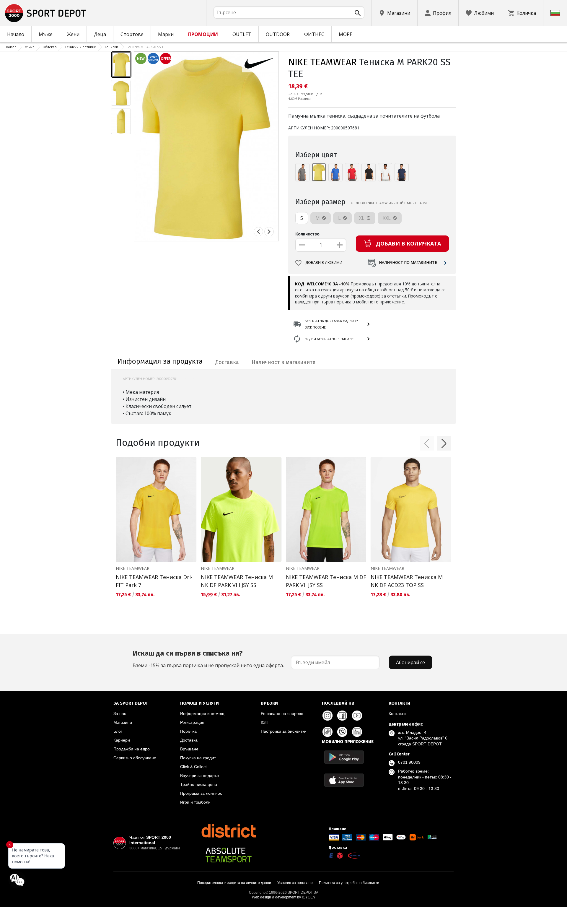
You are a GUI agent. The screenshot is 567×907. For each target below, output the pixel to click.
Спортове (132, 34)
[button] (426, 443)
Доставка (189, 740)
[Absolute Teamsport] (228, 855)
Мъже (46, 34)
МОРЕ (345, 34)
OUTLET (241, 34)
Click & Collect (193, 766)
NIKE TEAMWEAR (322, 62)
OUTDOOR (278, 34)
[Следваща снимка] (269, 231)
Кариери (121, 740)
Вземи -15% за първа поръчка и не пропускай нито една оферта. (208, 659)
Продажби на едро (131, 749)
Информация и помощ (202, 713)
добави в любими (323, 262)
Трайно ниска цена (198, 784)
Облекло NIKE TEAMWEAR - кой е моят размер (391, 203)
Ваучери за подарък (199, 775)
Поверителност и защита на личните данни (234, 883)
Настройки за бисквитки (284, 731)
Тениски (111, 47)
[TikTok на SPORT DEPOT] (327, 731)
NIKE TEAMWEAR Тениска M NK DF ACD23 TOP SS (407, 581)
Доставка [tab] (227, 362)
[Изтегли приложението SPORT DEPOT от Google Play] (344, 757)
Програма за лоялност (202, 793)
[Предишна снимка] (258, 231)
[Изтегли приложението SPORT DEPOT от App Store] (344, 780)
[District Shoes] (228, 831)
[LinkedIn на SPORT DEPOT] (357, 731)
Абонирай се (410, 662)
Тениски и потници (80, 47)
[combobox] (289, 12)
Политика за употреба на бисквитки (349, 883)
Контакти (397, 713)
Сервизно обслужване (134, 757)
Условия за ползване (295, 883)
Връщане (189, 749)
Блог (117, 731)
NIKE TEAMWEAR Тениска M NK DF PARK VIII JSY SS (237, 581)
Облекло (50, 47)
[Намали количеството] (302, 245)
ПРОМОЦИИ (203, 34)
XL (362, 218)
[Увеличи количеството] (339, 245)
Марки (166, 34)
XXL (387, 218)
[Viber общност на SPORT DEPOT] (342, 731)
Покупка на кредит (198, 757)
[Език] (555, 13)
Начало (15, 34)
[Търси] (357, 13)
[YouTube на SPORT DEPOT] (357, 715)
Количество (307, 234)
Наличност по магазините (408, 262)
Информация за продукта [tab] (160, 361)
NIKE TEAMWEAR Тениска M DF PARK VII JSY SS (326, 581)
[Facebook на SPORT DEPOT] (342, 715)
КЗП (264, 722)
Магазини (122, 722)
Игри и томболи (195, 802)
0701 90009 (409, 762)
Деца (100, 34)
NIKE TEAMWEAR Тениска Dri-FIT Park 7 (154, 581)
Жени (73, 34)
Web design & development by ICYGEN (283, 897)
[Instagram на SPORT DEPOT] (327, 715)
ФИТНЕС (314, 34)
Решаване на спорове (282, 713)
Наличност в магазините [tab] (283, 362)
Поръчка (188, 731)
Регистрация (192, 722)
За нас (119, 713)
